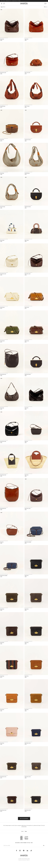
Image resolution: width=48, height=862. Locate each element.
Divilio (2, 39)
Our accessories (24, 818)
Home (22, 831)
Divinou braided (3, 575)
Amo (26, 441)
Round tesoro (28, 139)
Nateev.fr (28, 859)
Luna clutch (27, 72)
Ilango (2, 173)
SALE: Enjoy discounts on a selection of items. (10, 0)
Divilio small (3, 72)
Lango (2, 407)
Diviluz (26, 575)
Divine (2, 139)
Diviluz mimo (28, 743)
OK (43, 845)
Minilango (2, 106)
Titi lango (27, 106)
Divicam (2, 307)
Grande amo (3, 374)
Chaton (2, 240)
